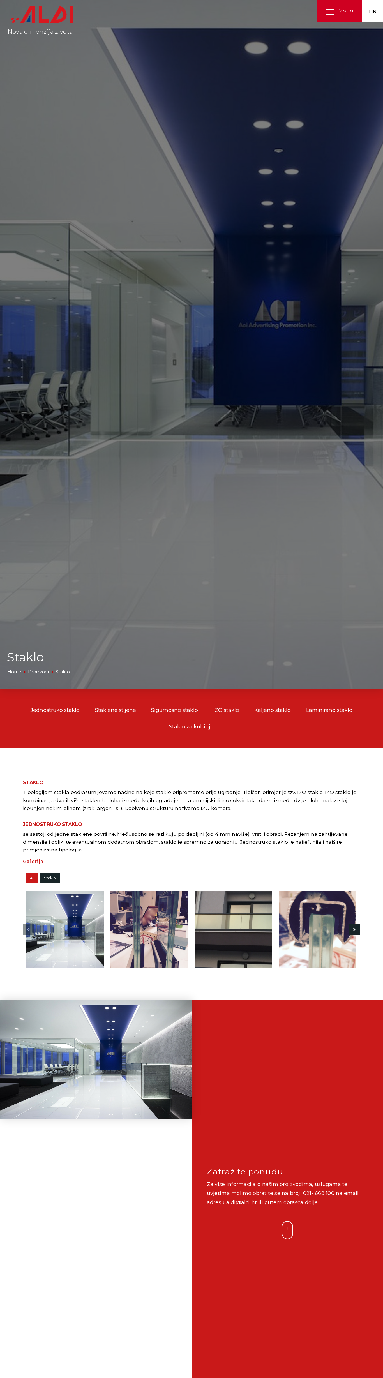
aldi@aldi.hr (241, 1202)
